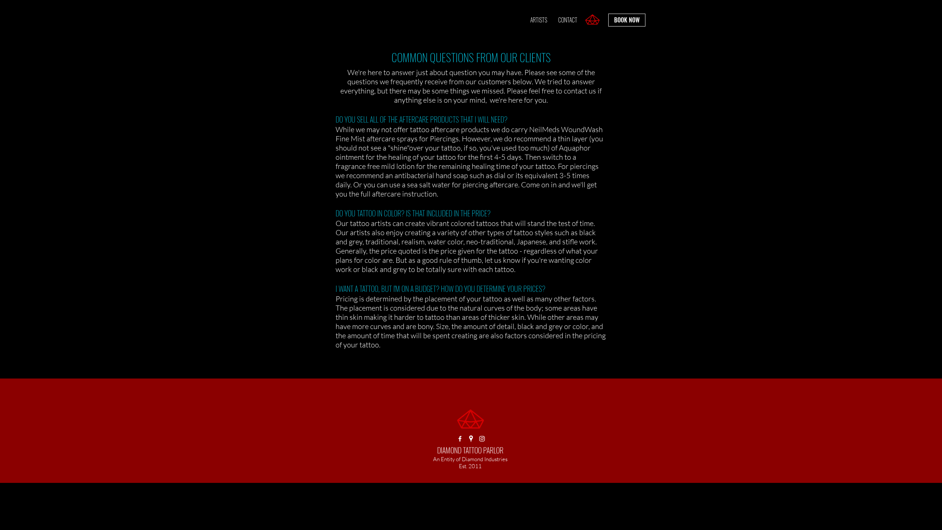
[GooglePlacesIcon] (471, 438)
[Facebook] (460, 438)
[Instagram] (482, 438)
